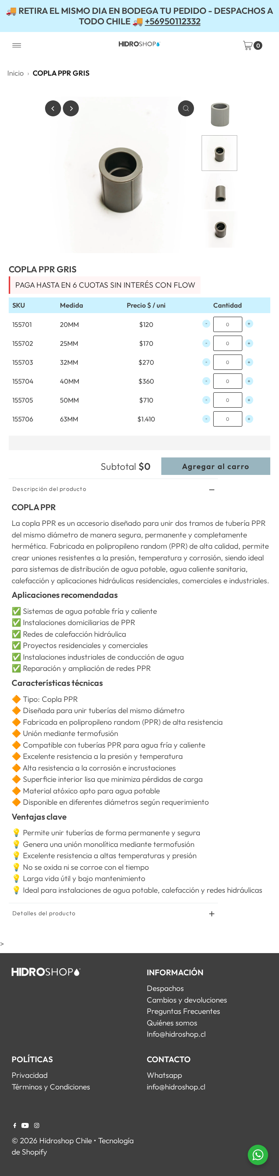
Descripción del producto (49, 488)
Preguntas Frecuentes (183, 1011)
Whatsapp (164, 1075)
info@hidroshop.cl (176, 1086)
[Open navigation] (17, 45)
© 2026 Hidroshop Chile (52, 1140)
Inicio (15, 72)
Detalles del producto (44, 913)
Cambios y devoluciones (187, 999)
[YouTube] (25, 1125)
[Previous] (53, 108)
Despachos (165, 988)
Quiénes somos (172, 1022)
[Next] (71, 108)
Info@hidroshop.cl (176, 1034)
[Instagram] (36, 1125)
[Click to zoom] (186, 108)
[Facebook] (14, 1125)
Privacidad (30, 1075)
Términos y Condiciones (51, 1086)
